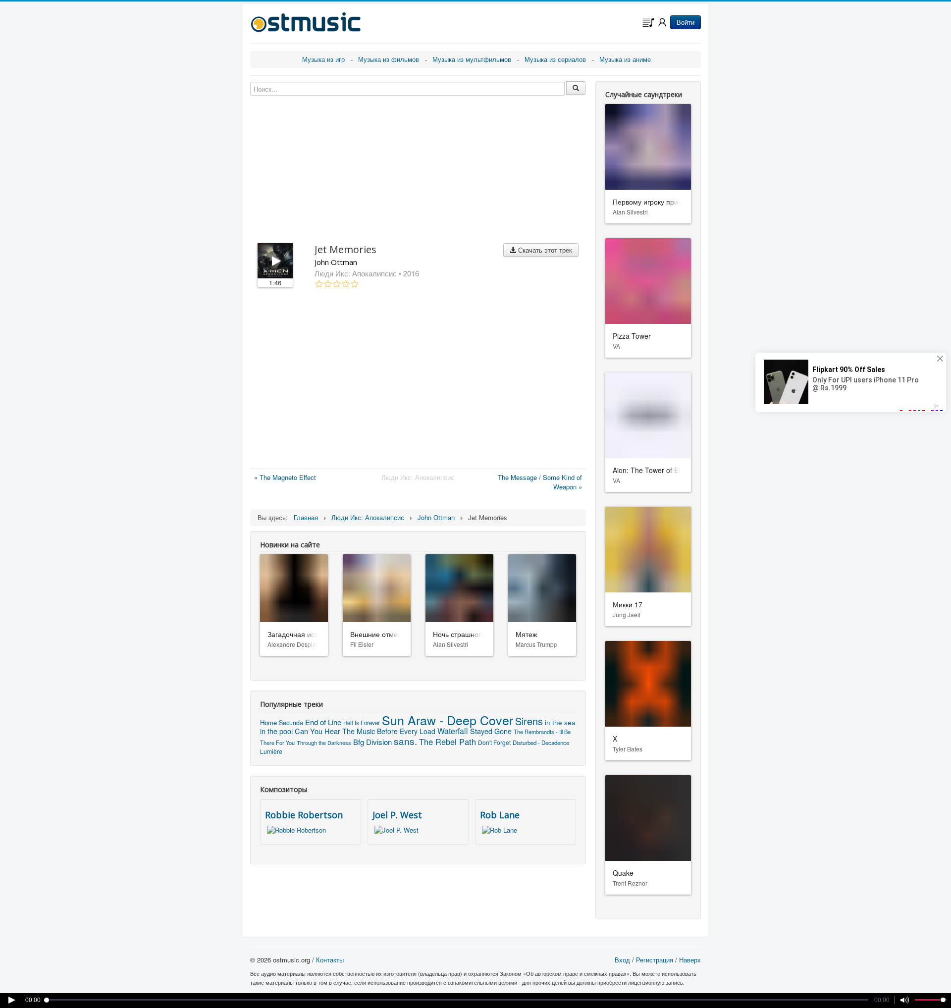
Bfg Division (372, 742)
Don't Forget (494, 742)
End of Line (323, 722)
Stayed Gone (491, 731)
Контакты (330, 959)
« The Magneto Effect (285, 477)
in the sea (560, 722)
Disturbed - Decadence (541, 742)
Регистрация (654, 959)
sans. (405, 740)
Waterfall (452, 731)
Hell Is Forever (361, 723)
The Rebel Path (447, 741)
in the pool (276, 731)
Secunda (291, 722)
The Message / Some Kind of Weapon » (540, 482)
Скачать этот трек (544, 250)
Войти (685, 22)
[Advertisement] (418, 380)
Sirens (529, 721)
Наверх (690, 959)
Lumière (271, 751)
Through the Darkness (324, 742)
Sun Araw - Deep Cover (447, 720)
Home (268, 722)
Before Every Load (406, 731)
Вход (622, 959)
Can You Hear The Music (335, 731)
